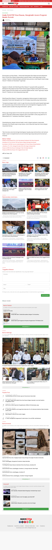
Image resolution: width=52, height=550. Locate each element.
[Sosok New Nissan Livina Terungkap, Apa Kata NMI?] (6, 497)
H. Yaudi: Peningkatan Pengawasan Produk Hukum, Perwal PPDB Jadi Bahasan (23, 418)
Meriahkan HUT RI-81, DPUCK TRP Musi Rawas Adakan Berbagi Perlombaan (19, 142)
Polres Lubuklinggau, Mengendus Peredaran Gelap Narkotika (16, 461)
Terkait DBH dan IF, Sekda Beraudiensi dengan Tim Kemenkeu (25, 314)
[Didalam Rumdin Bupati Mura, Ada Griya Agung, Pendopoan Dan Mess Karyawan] (9, 168)
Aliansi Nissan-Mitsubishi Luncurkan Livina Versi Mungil (23, 503)
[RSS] (32, 522)
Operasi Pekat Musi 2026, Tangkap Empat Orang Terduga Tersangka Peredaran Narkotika (23, 457)
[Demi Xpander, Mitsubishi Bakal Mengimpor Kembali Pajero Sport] (6, 491)
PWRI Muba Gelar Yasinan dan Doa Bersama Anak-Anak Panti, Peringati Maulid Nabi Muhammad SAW (26, 1)
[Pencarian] (49, 4)
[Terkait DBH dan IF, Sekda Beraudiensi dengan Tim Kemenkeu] (6, 315)
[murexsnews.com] (11, 4)
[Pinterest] (25, 522)
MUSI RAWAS (5, 13)
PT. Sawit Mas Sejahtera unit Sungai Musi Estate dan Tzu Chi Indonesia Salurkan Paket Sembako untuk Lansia (26, 410)
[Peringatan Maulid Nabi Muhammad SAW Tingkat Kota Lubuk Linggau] (26, 351)
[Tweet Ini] (40, 158)
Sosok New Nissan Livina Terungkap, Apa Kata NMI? (23, 497)
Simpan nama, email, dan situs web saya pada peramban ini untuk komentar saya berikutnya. (24, 292)
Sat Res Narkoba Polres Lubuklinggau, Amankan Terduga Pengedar (17, 475)
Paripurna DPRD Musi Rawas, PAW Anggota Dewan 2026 (15, 149)
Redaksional (10, 526)
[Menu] (3, 3)
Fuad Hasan (7, 19)
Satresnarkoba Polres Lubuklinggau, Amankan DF (13, 472)
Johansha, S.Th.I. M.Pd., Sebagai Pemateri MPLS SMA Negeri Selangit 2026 (18, 146)
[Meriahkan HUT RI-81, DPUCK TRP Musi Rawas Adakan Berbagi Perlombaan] (26, 168)
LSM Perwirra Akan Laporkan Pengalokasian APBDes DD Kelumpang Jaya (22, 405)
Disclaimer (42, 526)
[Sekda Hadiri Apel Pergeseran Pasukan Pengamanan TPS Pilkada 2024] (6, 321)
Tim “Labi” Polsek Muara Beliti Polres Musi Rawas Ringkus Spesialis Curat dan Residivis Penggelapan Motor (24, 401)
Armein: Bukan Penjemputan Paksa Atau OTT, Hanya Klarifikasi (37, 382)
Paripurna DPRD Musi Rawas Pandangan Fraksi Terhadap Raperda (17, 148)
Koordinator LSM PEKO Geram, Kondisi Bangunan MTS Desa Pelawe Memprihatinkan (21, 144)
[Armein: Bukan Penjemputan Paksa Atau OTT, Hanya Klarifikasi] (38, 374)
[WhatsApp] (30, 522)
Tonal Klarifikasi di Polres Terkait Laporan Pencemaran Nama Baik (20, 396)
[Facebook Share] (38, 158)
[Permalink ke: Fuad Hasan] (3, 20)
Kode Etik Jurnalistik (19, 526)
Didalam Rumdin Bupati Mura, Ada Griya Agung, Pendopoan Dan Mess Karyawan (20, 140)
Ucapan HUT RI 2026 (8, 310)
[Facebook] (20, 522)
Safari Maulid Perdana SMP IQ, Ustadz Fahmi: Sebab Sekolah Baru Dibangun (12, 382)
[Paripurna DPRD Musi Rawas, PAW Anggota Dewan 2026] (42, 183)
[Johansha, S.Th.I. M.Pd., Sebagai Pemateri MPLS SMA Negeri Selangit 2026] (9, 183)
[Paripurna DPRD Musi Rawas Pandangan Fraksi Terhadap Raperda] (26, 183)
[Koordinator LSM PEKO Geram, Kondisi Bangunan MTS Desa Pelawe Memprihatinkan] (42, 168)
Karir (37, 526)
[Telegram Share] (46, 158)
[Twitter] (22, 522)
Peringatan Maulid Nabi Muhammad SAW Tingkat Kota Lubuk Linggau (18, 365)
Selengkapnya (25, 326)
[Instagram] (27, 522)
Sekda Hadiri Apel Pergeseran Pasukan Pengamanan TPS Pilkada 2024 (27, 320)
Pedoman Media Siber (30, 526)
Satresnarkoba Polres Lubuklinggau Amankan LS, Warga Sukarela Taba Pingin (20, 468)
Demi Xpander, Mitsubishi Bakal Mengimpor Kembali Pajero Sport (26, 490)
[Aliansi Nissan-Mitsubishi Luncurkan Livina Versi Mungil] (6, 504)
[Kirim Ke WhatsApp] (49, 158)
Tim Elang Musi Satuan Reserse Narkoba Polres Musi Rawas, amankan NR (19, 465)
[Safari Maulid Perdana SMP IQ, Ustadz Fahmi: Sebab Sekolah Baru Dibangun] (13, 374)
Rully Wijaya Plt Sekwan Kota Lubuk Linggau (15, 414)
